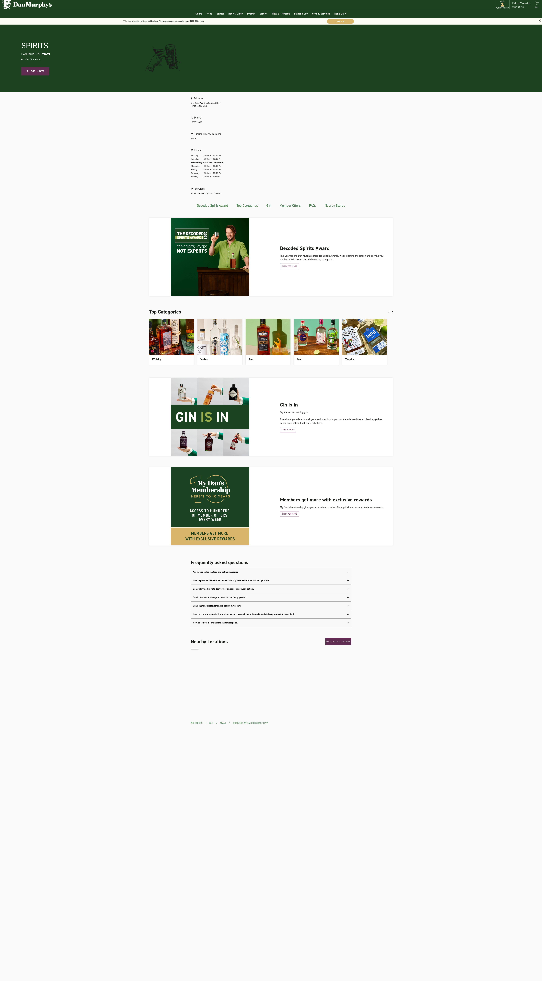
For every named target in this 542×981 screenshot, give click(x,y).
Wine (209, 13)
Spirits (220, 13)
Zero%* (263, 13)
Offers (198, 13)
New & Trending (281, 13)
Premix (251, 13)
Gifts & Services (321, 13)
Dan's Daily (340, 13)
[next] (392, 311)
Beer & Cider (235, 13)
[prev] (388, 311)
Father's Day (301, 13)
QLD (211, 723)
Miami (223, 723)
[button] (502, 4)
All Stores (197, 723)
